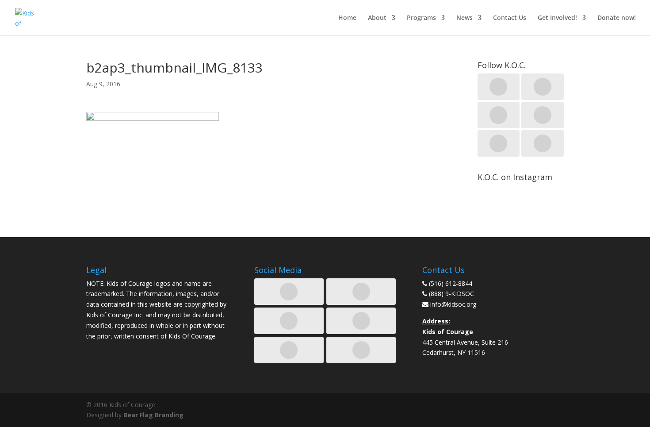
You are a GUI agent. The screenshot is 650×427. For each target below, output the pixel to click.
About (377, 18)
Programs (421, 18)
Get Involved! (557, 18)
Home (347, 18)
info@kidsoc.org (453, 304)
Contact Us (509, 18)
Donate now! (616, 18)
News (464, 18)
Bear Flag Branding (153, 415)
